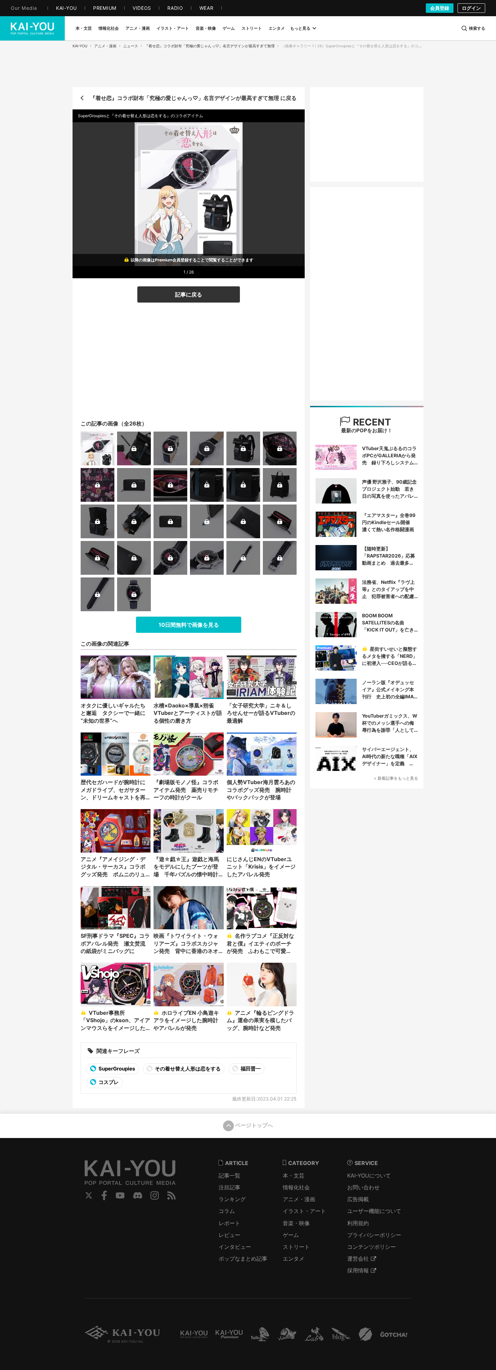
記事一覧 (229, 1175)
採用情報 (358, 1270)
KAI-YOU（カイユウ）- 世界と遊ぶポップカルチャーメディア (32, 28)
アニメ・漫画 (105, 46)
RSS (171, 1195)
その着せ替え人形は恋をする (187, 1068)
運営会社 (358, 1258)
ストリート (296, 1246)
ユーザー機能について (374, 1211)
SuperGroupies (116, 1068)
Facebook (104, 1195)
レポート (229, 1223)
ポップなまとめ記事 (243, 1258)
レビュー (229, 1235)
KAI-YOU (80, 46)
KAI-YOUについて (369, 1175)
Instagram (154, 1195)
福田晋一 (250, 1068)
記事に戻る (188, 294)
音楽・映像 (296, 1223)
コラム (227, 1211)
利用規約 (358, 1223)
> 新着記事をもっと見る (396, 778)
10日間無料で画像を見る (189, 624)
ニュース (130, 46)
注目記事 (229, 1187)
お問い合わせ (363, 1187)
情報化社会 (296, 1187)
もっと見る (300, 28)
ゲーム (291, 1235)
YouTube (120, 1195)
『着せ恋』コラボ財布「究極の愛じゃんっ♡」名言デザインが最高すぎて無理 (210, 46)
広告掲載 (358, 1199)
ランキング (232, 1199)
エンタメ (293, 1258)
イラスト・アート (304, 1211)
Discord (137, 1195)
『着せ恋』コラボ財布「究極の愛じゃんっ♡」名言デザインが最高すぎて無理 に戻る (193, 98)
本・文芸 (293, 1175)
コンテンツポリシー (371, 1246)
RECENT (371, 422)
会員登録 (439, 8)
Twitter (89, 1195)
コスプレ (108, 1082)
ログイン (471, 8)
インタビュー (235, 1246)
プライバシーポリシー (374, 1235)
